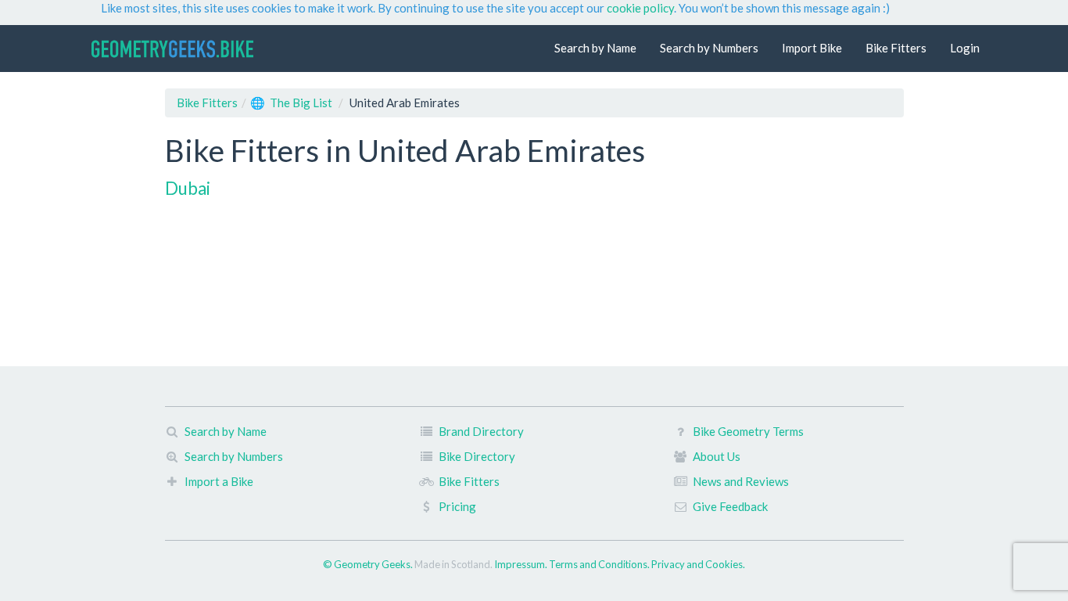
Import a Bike (219, 481)
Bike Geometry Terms (748, 431)
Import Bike (812, 48)
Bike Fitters (896, 48)
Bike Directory (477, 456)
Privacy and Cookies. (698, 564)
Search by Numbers (709, 48)
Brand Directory (481, 431)
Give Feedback (730, 506)
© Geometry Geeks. (368, 564)
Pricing (457, 506)
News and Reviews (741, 481)
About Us (716, 456)
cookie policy (640, 8)
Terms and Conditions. (600, 564)
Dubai (187, 188)
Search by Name (595, 48)
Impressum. (521, 564)
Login (965, 48)
